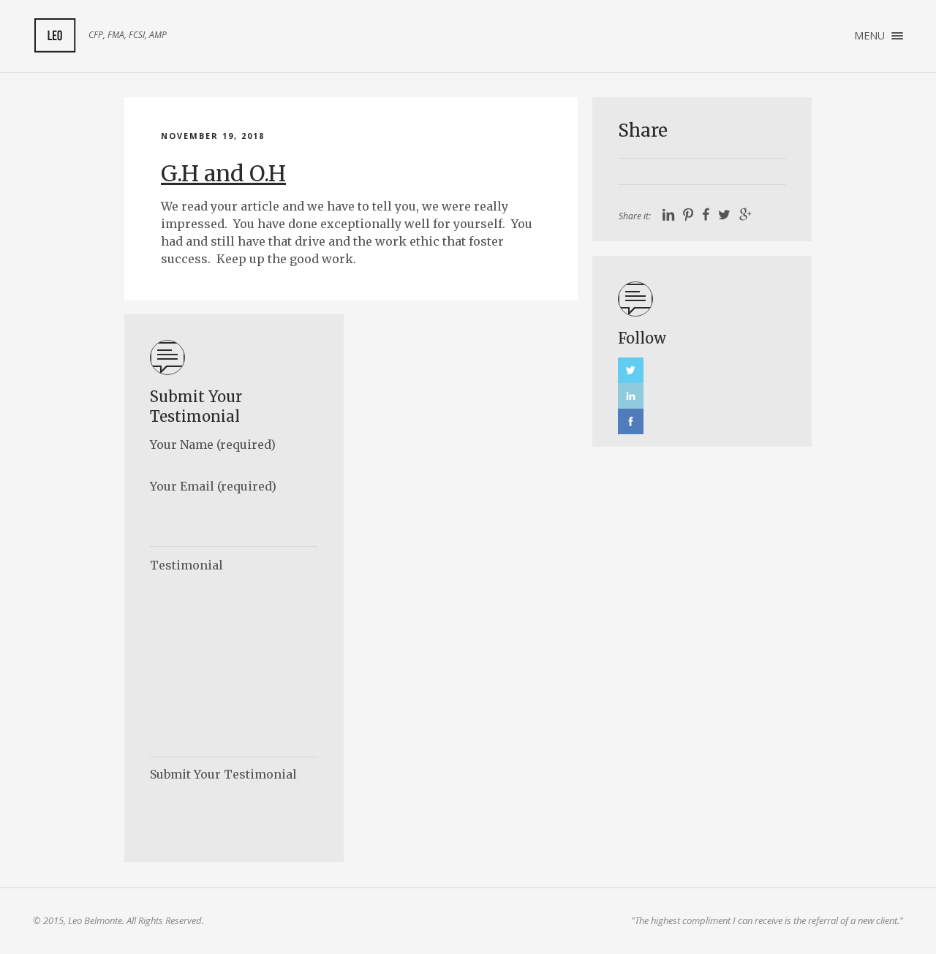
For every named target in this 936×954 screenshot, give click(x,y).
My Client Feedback (55, 36)
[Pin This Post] (688, 215)
